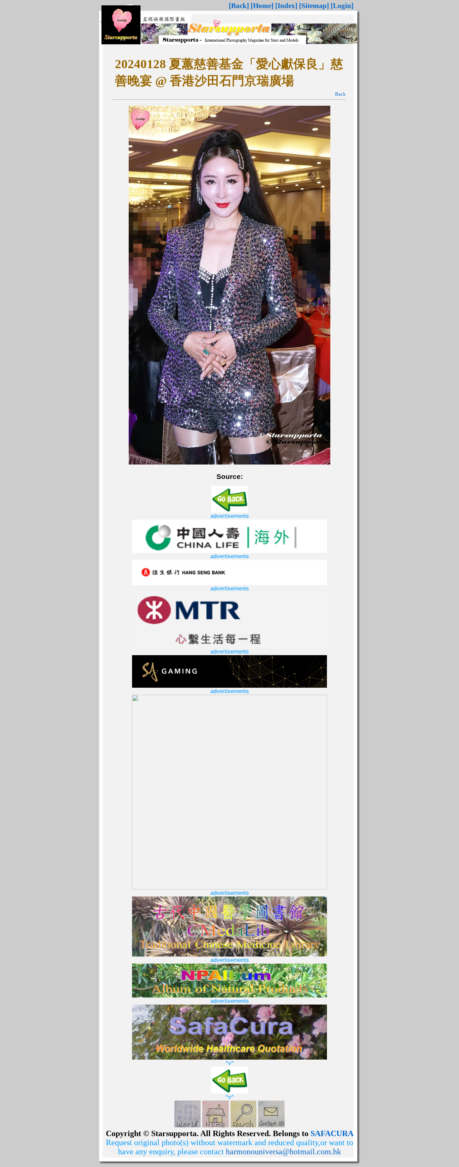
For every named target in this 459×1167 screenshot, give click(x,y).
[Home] (262, 6)
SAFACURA (331, 1133)
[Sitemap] (314, 6)
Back (340, 94)
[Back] (239, 6)
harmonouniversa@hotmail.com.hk (283, 1151)
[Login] (342, 6)
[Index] (286, 6)
